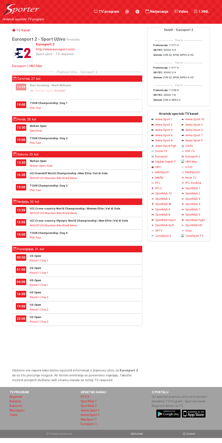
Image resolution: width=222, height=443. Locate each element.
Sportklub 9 (192, 214)
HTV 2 (85, 396)
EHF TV (190, 151)
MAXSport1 (162, 172)
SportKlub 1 (89, 401)
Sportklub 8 (162, 214)
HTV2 (189, 167)
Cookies (190, 433)
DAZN (189, 145)
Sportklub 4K (163, 204)
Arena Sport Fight (165, 145)
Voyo (188, 230)
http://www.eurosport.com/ (55, 49)
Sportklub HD (193, 225)
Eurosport (19, 66)
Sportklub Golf (164, 225)
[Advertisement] (77, 345)
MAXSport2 (192, 172)
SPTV (158, 230)
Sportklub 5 (192, 204)
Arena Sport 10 (194, 119)
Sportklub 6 (162, 209)
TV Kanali (22, 30)
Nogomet (16, 396)
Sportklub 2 (192, 193)
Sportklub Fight (195, 220)
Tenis (13, 415)
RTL (157, 182)
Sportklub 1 (192, 188)
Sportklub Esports (165, 220)
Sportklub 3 (162, 198)
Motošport (17, 410)
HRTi (158, 167)
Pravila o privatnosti (60, 433)
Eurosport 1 (89, 424)
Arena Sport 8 (163, 140)
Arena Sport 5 (193, 129)
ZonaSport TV (194, 235)
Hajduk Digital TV (165, 161)
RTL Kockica (193, 182)
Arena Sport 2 (163, 124)
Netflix (159, 177)
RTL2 (158, 188)
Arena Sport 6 (163, 135)
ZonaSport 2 (163, 235)
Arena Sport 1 (163, 119)
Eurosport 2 (192, 156)
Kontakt (138, 433)
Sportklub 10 (163, 193)
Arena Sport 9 (193, 140)
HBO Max (35, 66)
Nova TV (190, 177)
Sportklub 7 (192, 209)
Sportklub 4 (192, 198)
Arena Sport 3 (193, 124)
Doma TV (161, 151)
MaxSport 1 (89, 419)
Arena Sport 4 (163, 129)
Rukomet (16, 406)
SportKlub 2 (89, 406)
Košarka (15, 401)
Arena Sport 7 (193, 135)
